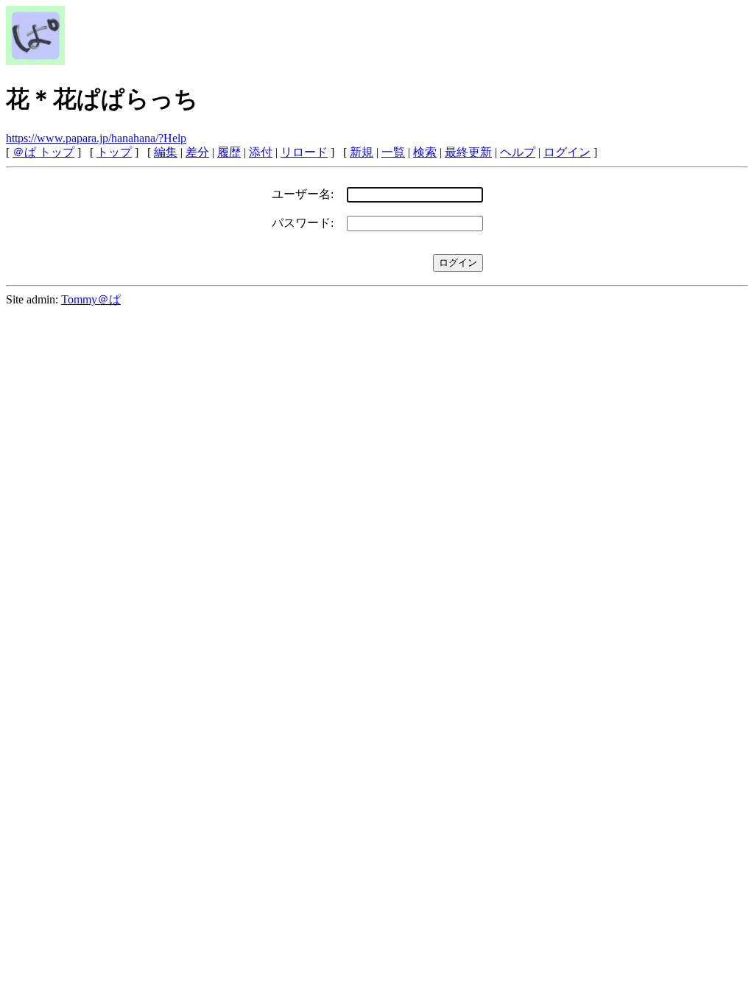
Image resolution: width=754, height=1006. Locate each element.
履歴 (229, 152)
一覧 (393, 152)
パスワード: (303, 223)
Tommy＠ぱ (91, 299)
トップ (114, 152)
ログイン (567, 152)
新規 (361, 152)
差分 (197, 152)
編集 (165, 152)
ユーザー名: (303, 194)
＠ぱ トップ (43, 152)
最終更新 (468, 152)
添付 (260, 152)
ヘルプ (517, 152)
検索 (425, 152)
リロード (304, 152)
